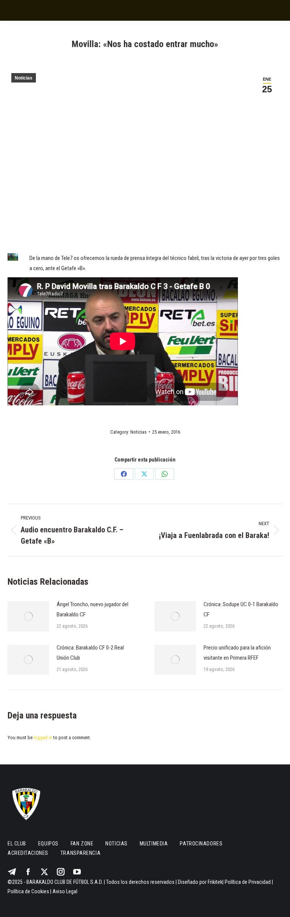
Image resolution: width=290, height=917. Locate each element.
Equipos (48, 844)
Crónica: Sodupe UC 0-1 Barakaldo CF (241, 609)
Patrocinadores (201, 844)
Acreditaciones (28, 853)
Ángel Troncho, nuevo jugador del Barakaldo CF (92, 609)
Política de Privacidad (248, 882)
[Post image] (28, 616)
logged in (43, 737)
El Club (17, 844)
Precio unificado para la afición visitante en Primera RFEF (237, 652)
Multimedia (154, 844)
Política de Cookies (28, 891)
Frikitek (215, 882)
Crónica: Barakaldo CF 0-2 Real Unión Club (90, 652)
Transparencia (80, 853)
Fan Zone (82, 844)
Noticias (23, 78)
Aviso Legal (64, 891)
